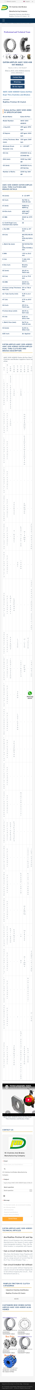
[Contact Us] (30, 695)
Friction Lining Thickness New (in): (11, 289)
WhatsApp (17, 82)
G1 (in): (4, 317)
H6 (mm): (5, 196)
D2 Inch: (5, 200)
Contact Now (17, 77)
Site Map (19, 1384)
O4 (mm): (5, 328)
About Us (5, 1384)
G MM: (4, 254)
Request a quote (11, 1)
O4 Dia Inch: (6, 211)
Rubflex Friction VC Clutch (20, 23)
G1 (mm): (5, 206)
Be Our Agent (17, 87)
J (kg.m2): (6, 127)
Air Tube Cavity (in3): (10, 294)
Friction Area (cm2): (9, 311)
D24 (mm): (7, 159)
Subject (6, 1179)
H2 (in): (5, 276)
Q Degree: (6, 133)
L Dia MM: (6, 229)
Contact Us (12, 1384)
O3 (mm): (6, 166)
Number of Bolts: (9, 172)
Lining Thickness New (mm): (11, 141)
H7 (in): (5, 300)
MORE (16, 1299)
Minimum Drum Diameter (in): (8, 147)
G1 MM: (4, 217)
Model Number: (8, 121)
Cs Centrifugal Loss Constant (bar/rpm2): (10, 224)
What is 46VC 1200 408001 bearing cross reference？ (17, 72)
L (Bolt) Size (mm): (9, 322)
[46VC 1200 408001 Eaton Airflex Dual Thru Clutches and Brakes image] (17, 44)
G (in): (4, 259)
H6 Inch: (5, 305)
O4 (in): (5, 235)
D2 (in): (5, 153)
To (4, 1169)
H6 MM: (5, 282)
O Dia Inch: (6, 265)
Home (3, 23)
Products (9, 23)
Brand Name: (7, 117)
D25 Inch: (6, 334)
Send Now (12, 1218)
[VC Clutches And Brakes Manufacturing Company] (4, 7)
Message (6, 1200)
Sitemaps (26, 1384)
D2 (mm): (5, 271)
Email (5, 1161)
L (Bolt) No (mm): (8, 244)
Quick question (9, 1187)
